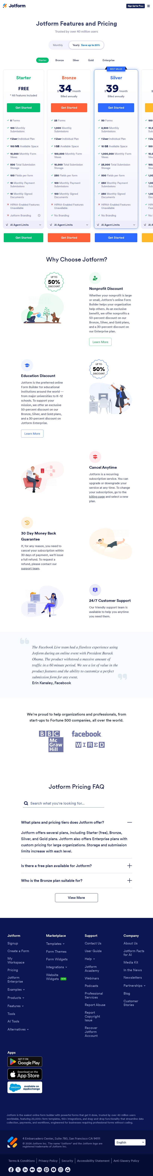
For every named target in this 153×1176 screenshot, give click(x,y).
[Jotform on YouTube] (53, 1169)
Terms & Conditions (21, 1161)
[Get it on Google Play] (24, 1061)
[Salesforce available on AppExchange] (24, 1087)
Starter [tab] (42, 60)
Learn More (100, 342)
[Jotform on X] (18, 1169)
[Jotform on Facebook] (11, 1169)
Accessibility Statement (93, 1161)
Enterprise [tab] (109, 60)
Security (67, 1161)
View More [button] (76, 897)
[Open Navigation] (149, 6)
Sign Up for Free (135, 5)
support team (30, 568)
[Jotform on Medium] (32, 1169)
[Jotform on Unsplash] (67, 1169)
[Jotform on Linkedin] (25, 1169)
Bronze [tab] (59, 60)
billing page (97, 496)
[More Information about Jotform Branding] (39, 215)
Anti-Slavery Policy (126, 1161)
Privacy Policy (48, 1161)
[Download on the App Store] (24, 1074)
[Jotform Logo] (14, 6)
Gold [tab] (91, 60)
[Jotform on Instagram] (60, 1169)
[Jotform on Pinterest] (46, 1169)
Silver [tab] (76, 60)
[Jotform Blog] (39, 1169)
